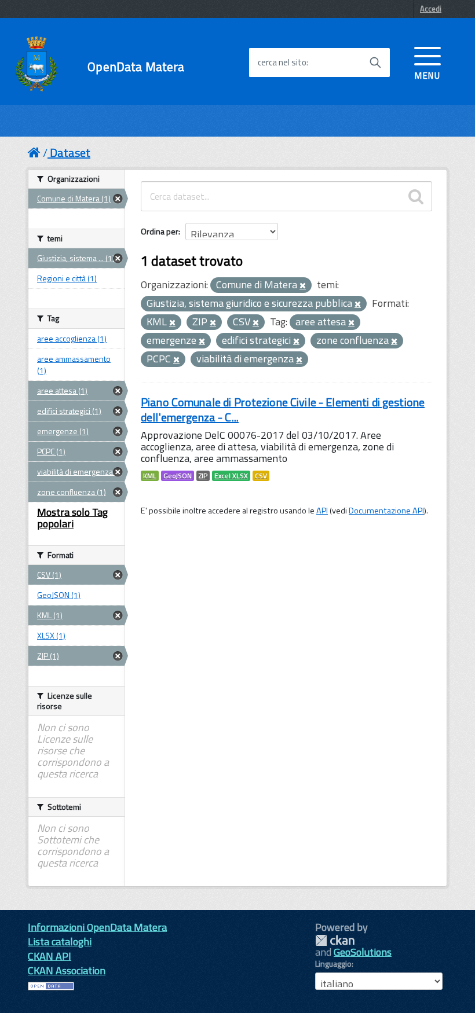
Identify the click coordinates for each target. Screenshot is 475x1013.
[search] (415, 196)
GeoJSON (177, 476)
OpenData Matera (135, 67)
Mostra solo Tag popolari (72, 517)
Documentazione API (386, 510)
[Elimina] (302, 286)
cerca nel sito (282, 62)
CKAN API (49, 956)
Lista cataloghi (60, 941)
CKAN (335, 940)
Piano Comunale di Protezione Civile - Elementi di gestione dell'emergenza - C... (283, 409)
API (322, 510)
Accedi (430, 8)
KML (149, 476)
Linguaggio (333, 964)
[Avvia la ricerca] (375, 62)
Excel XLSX (231, 476)
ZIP (203, 476)
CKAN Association (66, 970)
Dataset (70, 153)
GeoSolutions (363, 952)
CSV (261, 476)
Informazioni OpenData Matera (97, 927)
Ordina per (159, 231)
